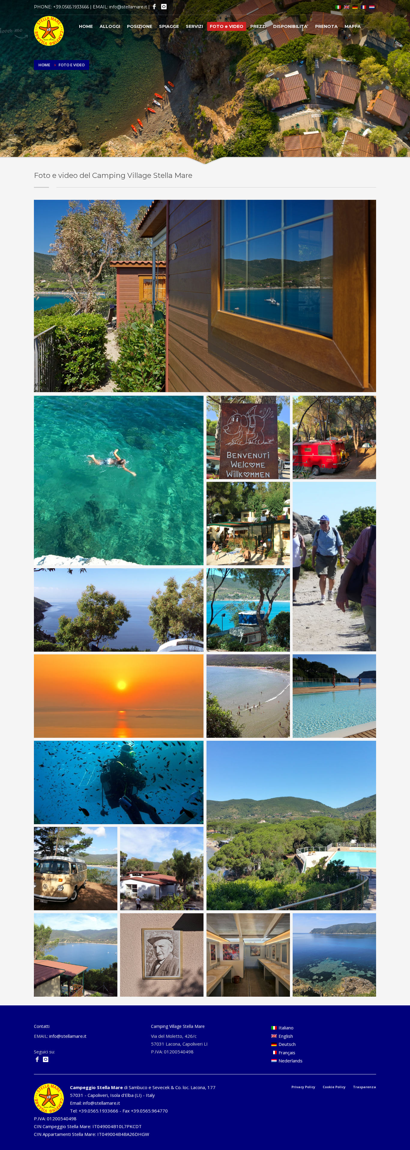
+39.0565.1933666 (71, 7)
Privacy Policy (303, 1087)
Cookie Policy (334, 1087)
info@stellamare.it (128, 7)
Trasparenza (364, 1087)
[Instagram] (163, 6)
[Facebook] (154, 6)
